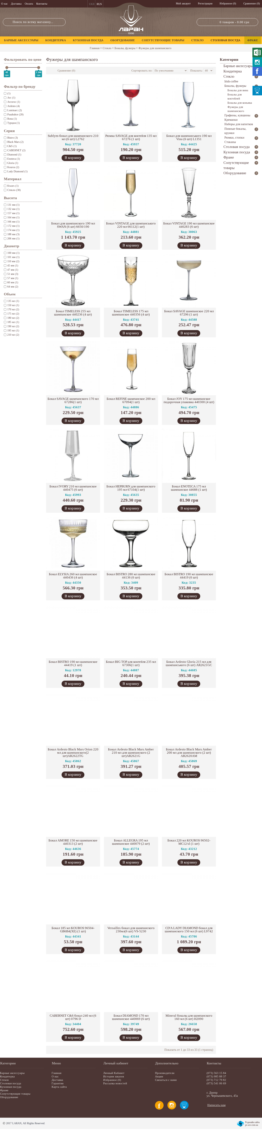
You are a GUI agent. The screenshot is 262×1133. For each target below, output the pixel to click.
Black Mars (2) (15, 141)
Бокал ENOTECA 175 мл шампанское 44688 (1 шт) (189, 488)
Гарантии (57, 1083)
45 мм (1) (12, 265)
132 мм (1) (13, 209)
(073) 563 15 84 (216, 1073)
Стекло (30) (14, 190)
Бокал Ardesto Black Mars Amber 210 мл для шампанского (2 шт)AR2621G (131, 753)
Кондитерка (7, 1076)
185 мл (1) (13, 322)
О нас (55, 1076)
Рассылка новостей (115, 1083)
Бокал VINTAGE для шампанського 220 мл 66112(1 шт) (131, 225)
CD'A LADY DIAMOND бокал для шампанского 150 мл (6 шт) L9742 (189, 929)
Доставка (57, 1079)
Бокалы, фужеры (125, 48)
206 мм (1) (13, 238)
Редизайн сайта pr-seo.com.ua (252, 1123)
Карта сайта (59, 1086)
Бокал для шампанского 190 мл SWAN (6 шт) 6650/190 (73, 225)
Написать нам (216, 1105)
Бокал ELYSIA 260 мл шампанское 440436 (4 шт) (73, 575)
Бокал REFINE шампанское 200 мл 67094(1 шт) (131, 400)
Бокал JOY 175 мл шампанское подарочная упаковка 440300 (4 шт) (189, 400)
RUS (99, 4)
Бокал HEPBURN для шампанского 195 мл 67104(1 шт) (130, 488)
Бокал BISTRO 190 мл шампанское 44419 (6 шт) (189, 575)
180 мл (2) (13, 317)
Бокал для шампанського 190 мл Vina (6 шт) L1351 (189, 137)
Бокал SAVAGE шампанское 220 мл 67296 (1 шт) (189, 312)
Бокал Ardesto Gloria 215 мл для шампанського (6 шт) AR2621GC (189, 663)
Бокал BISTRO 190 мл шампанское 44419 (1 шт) (73, 663)
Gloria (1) (12, 163)
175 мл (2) (13, 313)
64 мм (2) (12, 286)
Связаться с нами (166, 1079)
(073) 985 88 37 (216, 1076)
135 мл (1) (13, 301)
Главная (95, 48)
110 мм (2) (13, 261)
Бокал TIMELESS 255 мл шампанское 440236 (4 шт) (73, 312)
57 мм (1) (12, 278)
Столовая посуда (10, 1083)
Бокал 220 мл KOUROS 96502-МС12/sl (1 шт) (188, 842)
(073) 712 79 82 (216, 1079)
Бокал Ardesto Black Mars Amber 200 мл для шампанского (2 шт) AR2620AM (189, 753)
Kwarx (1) (13, 185)
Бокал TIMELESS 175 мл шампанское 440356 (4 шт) (131, 312)
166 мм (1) (13, 221)
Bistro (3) (12, 137)
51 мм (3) (12, 274)
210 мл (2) (13, 334)
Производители (164, 1073)
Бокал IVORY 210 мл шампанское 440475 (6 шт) (73, 488)
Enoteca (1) (13, 158)
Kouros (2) (13, 167)
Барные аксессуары (12, 1073)
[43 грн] (6, 67)
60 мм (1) (12, 282)
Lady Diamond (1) (17, 171)
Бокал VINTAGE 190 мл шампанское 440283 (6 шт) (189, 225)
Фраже (4, 1090)
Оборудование (9, 1097)
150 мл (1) (13, 305)
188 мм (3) (13, 234)
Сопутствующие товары (15, 1093)
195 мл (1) (13, 330)
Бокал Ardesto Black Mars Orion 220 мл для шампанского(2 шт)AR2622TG (73, 753)
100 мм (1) (13, 252)
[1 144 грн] (38, 67)
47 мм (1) (12, 269)
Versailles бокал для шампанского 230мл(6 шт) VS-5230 (131, 929)
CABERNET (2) (16, 150)
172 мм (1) (13, 225)
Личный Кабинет (113, 1073)
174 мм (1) (13, 230)
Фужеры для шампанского (154, 48)
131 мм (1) (13, 204)
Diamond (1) (14, 154)
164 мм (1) (13, 217)
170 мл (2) (13, 309)
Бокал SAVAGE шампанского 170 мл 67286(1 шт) (73, 400)
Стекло (107, 48)
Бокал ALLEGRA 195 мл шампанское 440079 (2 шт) (131, 842)
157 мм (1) (13, 213)
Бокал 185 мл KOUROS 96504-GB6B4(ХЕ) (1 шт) (73, 929)
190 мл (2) (13, 326)
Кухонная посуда (10, 1086)
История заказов (113, 1076)
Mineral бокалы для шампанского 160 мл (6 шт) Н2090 (189, 1017)
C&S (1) (12, 146)
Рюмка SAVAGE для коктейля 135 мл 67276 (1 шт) (131, 137)
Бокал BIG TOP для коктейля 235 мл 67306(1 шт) (131, 663)
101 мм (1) (13, 257)
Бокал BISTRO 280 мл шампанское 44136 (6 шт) (131, 575)
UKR (92, 4)
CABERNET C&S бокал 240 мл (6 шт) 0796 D (73, 1017)
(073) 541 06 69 (216, 1083)
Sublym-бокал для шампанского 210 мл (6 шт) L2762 (73, 137)
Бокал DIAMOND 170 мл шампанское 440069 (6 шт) (131, 1017)
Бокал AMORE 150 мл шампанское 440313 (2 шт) (73, 842)
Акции (159, 1076)
